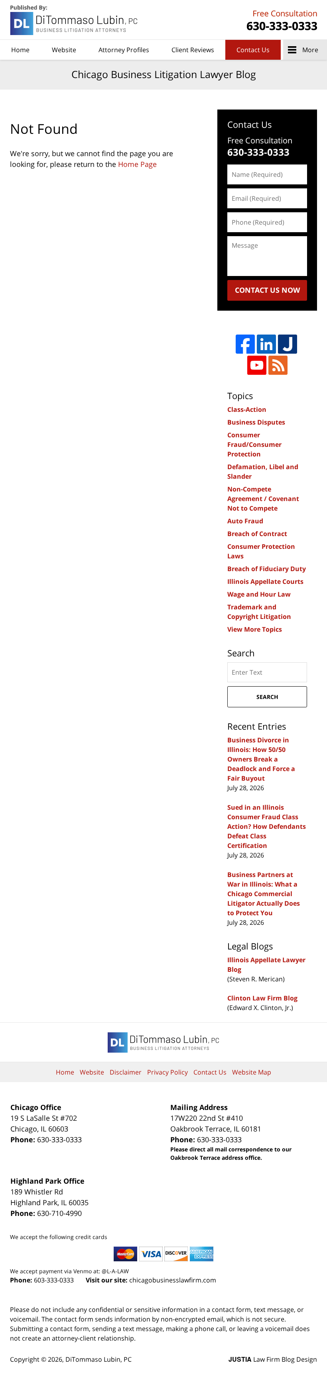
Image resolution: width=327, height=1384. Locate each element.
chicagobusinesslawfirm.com (172, 1280)
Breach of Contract (257, 533)
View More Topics (254, 629)
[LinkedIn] (266, 344)
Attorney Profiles (123, 49)
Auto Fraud (245, 521)
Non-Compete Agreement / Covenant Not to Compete (263, 499)
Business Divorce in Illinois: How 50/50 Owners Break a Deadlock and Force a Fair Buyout (261, 759)
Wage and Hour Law (259, 594)
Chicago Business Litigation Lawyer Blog (74, 20)
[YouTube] (256, 365)
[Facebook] (245, 344)
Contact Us (253, 49)
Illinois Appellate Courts (265, 581)
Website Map (251, 1072)
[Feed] (278, 365)
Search (267, 697)
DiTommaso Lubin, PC (280, 20)
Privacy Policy (167, 1072)
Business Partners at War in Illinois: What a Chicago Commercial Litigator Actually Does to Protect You (263, 893)
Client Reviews (192, 49)
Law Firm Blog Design (273, 1359)
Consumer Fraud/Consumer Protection (254, 444)
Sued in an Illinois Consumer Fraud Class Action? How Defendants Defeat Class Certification (266, 826)
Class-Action (246, 409)
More (310, 49)
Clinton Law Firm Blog (262, 998)
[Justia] (287, 344)
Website (64, 49)
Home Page (137, 164)
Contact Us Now (267, 290)
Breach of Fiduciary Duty (266, 568)
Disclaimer (126, 1072)
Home (20, 49)
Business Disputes (256, 422)
